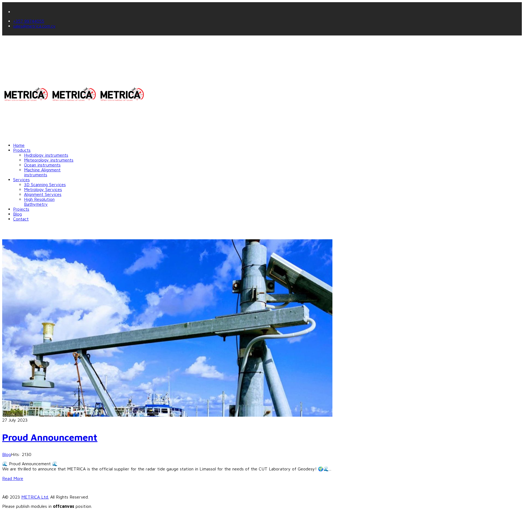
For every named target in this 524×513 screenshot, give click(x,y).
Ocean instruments (42, 164)
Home (19, 145)
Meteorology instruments (48, 159)
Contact (21, 218)
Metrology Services (43, 189)
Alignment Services (42, 194)
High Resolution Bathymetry (39, 202)
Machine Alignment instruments (42, 172)
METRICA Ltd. (35, 496)
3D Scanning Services (45, 184)
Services (21, 179)
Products (22, 150)
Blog (17, 213)
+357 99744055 (28, 21)
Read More (12, 478)
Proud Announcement (49, 437)
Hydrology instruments (46, 155)
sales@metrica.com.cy (34, 25)
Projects (21, 209)
